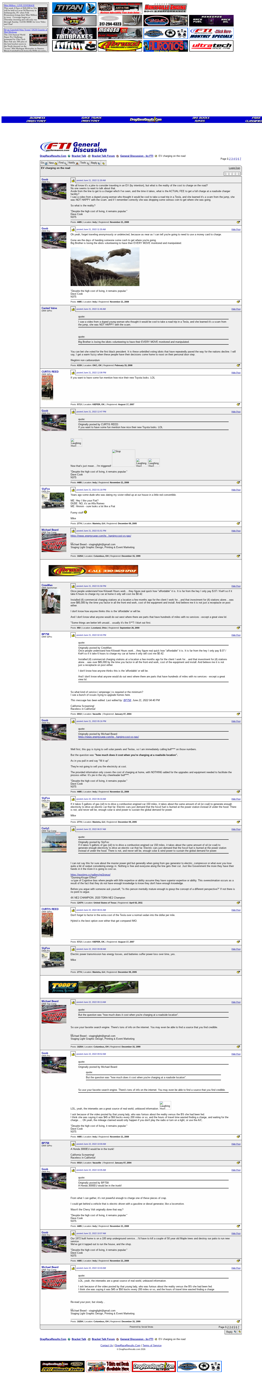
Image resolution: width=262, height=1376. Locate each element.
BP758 (45, 634)
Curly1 (45, 828)
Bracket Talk (79, 156)
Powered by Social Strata (141, 1327)
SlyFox (46, 488)
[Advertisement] (16, 138)
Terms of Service (152, 1345)
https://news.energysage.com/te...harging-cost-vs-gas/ (101, 535)
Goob (45, 179)
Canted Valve (49, 308)
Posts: (76, 222)
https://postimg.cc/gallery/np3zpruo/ (90, 874)
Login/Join (234, 168)
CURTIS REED (50, 371)
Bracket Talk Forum (103, 156)
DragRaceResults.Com (53, 156)
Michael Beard (50, 529)
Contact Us (107, 1345)
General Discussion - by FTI (136, 156)
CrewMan (47, 585)
